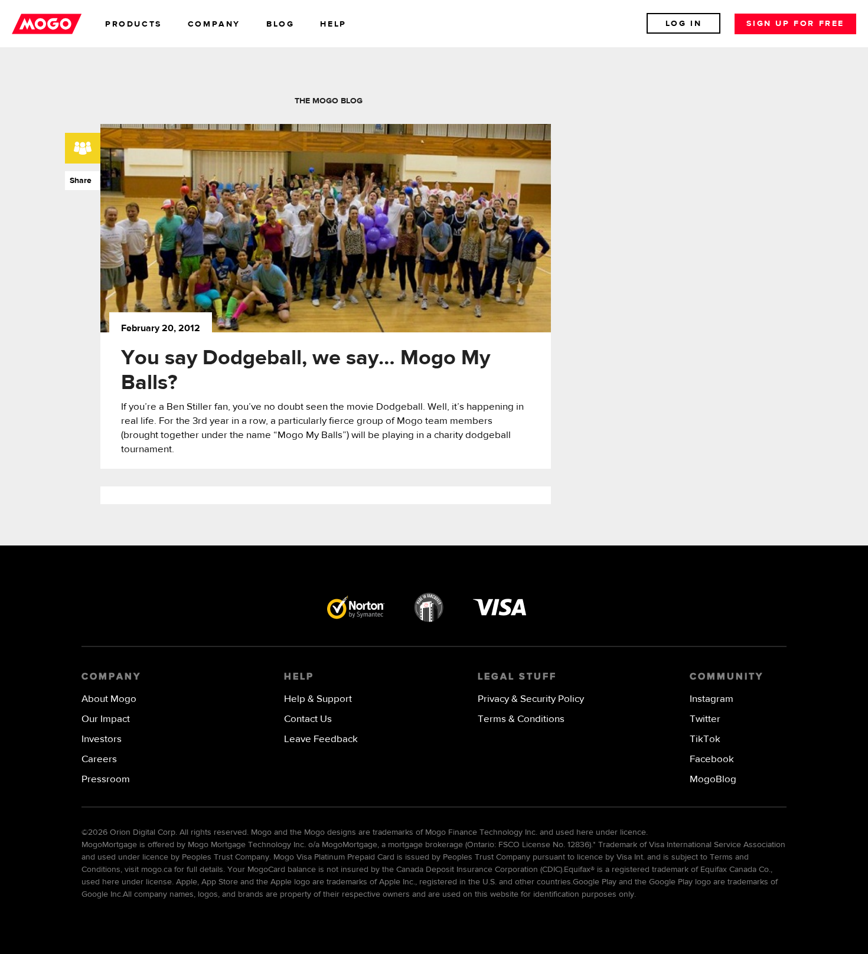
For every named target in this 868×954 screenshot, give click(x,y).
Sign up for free (795, 23)
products (133, 24)
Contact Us (308, 719)
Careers (99, 759)
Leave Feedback (321, 739)
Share (78, 181)
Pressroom (105, 780)
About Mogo (108, 699)
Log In (683, 23)
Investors (101, 739)
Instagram (711, 699)
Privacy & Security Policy (531, 699)
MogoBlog (713, 780)
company (214, 24)
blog (280, 24)
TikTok (705, 739)
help (333, 24)
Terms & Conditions (521, 719)
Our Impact (105, 719)
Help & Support (318, 699)
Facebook (712, 759)
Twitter (705, 719)
